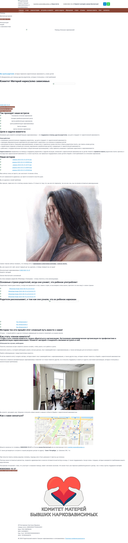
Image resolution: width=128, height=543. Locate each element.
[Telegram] (104, 4)
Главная (21, 10)
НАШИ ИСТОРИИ (35, 10)
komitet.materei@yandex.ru (42, 4)
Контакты (106, 10)
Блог (100, 10)
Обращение (69, 10)
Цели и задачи (59, 10)
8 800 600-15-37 (68, 4)
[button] (7, 107)
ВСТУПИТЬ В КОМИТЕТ (47, 10)
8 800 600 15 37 (5, 105)
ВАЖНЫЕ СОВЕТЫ (92, 10)
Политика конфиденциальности (75, 538)
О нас (27, 10)
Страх (76, 10)
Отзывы (82, 10)
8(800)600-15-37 (8, 469)
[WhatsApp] (108, 4)
